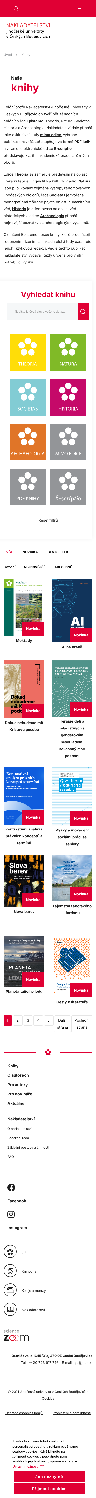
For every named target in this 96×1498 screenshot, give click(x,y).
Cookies (48, 1398)
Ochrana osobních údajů (24, 1413)
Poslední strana (82, 1024)
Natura (84, 181)
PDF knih (82, 141)
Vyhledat (83, 311)
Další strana (62, 1024)
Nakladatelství (21, 1118)
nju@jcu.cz (82, 1362)
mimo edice (50, 134)
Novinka (30, 552)
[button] (16, 8)
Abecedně (63, 567)
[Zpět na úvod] (48, 32)
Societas (57, 195)
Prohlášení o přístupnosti (72, 1413)
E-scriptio (63, 148)
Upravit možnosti (25, 1466)
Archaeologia (52, 215)
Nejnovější (34, 567)
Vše (9, 552)
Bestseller (58, 552)
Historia (19, 208)
